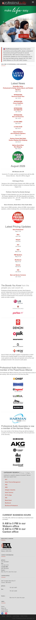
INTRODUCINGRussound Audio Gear (18, 95)
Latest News (4, 610)
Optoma (18, 265)
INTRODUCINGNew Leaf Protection (18, 115)
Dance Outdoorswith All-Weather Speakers (18, 132)
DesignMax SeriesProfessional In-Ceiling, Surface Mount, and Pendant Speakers (18, 87)
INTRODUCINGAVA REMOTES (18, 109)
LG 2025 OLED (18, 126)
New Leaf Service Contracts (18, 275)
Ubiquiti (18, 239)
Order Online (4, 611)
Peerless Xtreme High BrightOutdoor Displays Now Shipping (18, 139)
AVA (18, 270)
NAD (18, 250)
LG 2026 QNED (18, 121)
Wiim (18, 234)
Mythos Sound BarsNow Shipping (18, 146)
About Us (3, 608)
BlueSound (18, 260)
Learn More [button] (24, 36)
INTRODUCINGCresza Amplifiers (18, 102)
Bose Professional (18, 229)
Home (2, 606)
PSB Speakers (18, 255)
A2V (18, 244)
